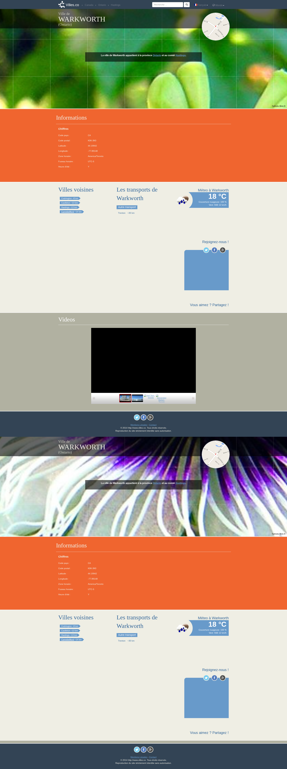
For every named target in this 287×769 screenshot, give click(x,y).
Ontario (157, 55)
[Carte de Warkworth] (216, 26)
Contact (153, 425)
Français (201, 5)
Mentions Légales (138, 425)
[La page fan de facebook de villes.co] (214, 250)
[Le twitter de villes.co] (206, 250)
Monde (219, 5)
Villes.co (72, 5)
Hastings (180, 55)
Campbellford (67, 212)
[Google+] (223, 250)
